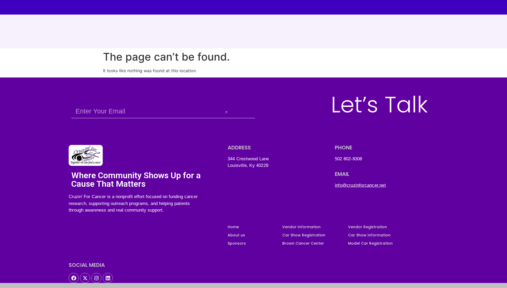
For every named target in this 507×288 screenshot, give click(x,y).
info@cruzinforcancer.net (360, 185)
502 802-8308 (348, 158)
